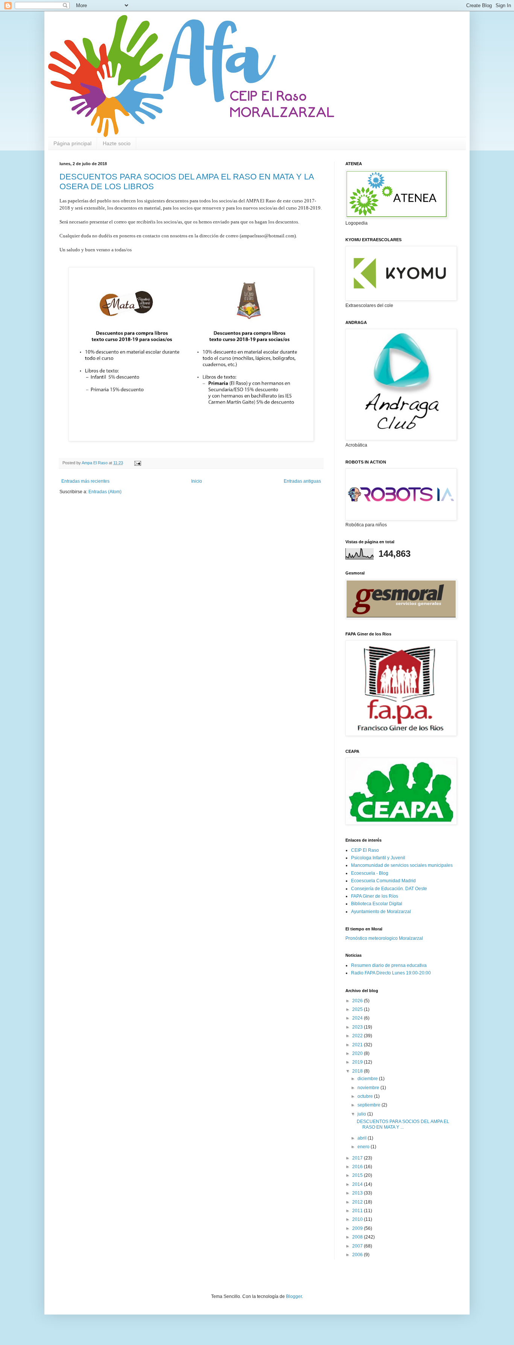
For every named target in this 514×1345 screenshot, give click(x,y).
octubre (365, 1096)
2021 (358, 1044)
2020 (358, 1053)
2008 (358, 1237)
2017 (358, 1158)
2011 (358, 1210)
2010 (358, 1219)
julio (362, 1114)
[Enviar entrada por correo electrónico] (137, 462)
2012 (358, 1202)
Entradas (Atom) (105, 491)
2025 (358, 1009)
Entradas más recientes (85, 481)
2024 (358, 1018)
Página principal (72, 143)
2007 (358, 1246)
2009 (358, 1228)
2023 (358, 1027)
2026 (358, 1000)
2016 (358, 1166)
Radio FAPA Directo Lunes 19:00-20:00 (391, 973)
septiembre (369, 1105)
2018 (358, 1071)
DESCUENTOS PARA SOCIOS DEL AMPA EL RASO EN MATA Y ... (403, 1124)
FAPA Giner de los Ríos (374, 896)
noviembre (368, 1087)
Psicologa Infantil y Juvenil (378, 857)
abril (362, 1138)
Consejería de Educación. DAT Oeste (389, 888)
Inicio (196, 481)
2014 (358, 1184)
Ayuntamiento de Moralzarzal (381, 911)
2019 (358, 1062)
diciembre (368, 1078)
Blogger (294, 1296)
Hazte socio (117, 143)
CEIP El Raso (365, 850)
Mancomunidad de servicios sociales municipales (402, 865)
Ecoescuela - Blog (369, 873)
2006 (358, 1254)
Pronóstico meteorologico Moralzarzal (384, 938)
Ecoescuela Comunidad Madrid (383, 880)
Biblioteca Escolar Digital (376, 903)
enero (364, 1146)
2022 (358, 1035)
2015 (358, 1175)
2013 (358, 1193)
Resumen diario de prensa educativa (389, 965)
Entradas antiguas (302, 481)
